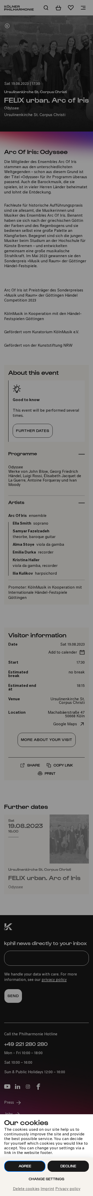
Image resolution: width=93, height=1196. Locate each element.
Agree (25, 1166)
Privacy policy (67, 1189)
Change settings (46, 1179)
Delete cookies (26, 1189)
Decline (68, 1166)
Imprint (47, 1189)
